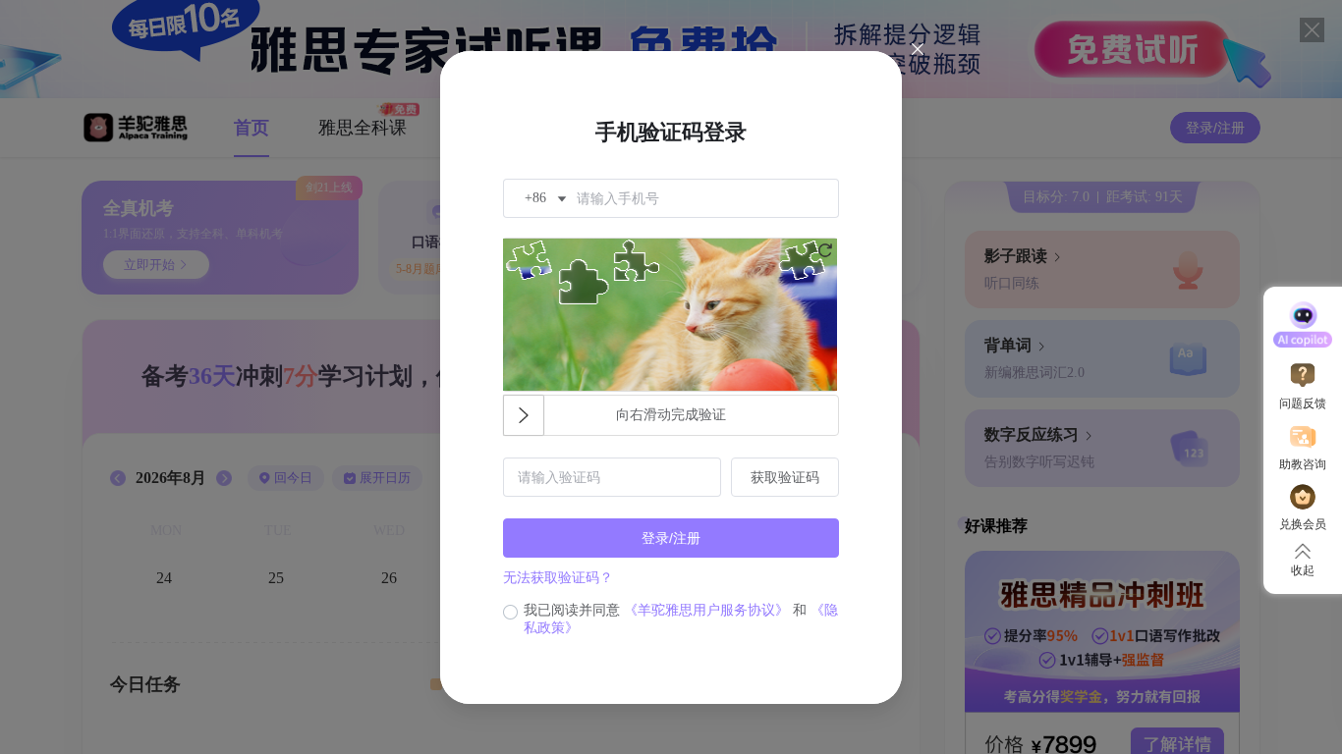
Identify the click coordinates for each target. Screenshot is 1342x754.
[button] (543, 198)
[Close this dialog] (917, 51)
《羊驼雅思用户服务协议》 (706, 610)
